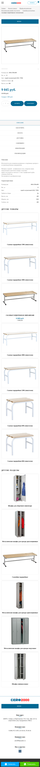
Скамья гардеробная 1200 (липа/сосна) (20, 390)
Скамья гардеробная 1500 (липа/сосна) (20, 244)
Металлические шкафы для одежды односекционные (20, 612)
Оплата (20, 133)
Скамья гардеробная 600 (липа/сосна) (20, 426)
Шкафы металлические (25, 8)
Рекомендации (20, 153)
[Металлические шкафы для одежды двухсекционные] (20, 524)
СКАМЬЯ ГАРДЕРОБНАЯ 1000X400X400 (20, 315)
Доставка (20, 138)
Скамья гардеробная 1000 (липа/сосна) (20, 280)
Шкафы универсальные (20, 684)
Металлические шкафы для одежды (10, 10)
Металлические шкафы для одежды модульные (20, 648)
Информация (20, 148)
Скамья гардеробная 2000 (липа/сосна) (20, 355)
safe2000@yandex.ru (20, 740)
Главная (3, 8)
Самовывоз (20, 143)
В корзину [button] (30, 103)
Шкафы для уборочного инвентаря (20, 506)
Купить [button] (17, 103)
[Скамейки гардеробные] (20, 559)
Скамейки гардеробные (29, 10)
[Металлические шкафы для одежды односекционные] (20, 595)
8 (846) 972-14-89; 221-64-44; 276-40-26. (20, 730)
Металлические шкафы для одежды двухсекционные (20, 541)
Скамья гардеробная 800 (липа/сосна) (20, 461)
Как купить (20, 128)
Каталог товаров (12, 8)
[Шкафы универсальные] (20, 666)
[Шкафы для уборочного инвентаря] (20, 488)
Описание (20, 122)
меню (19, 21)
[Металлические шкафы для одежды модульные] (20, 631)
